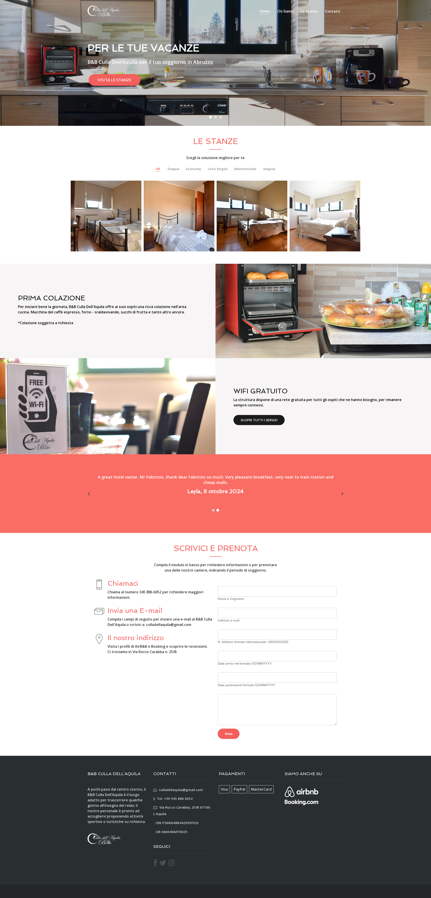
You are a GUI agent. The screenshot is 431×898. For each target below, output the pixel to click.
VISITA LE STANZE (114, 79)
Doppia (173, 168)
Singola (269, 168)
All (158, 168)
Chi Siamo (285, 11)
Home (264, 11)
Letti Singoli (218, 168)
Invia (228, 734)
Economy (193, 168)
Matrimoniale (245, 168)
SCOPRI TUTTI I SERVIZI (259, 420)
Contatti (332, 11)
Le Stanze (309, 11)
